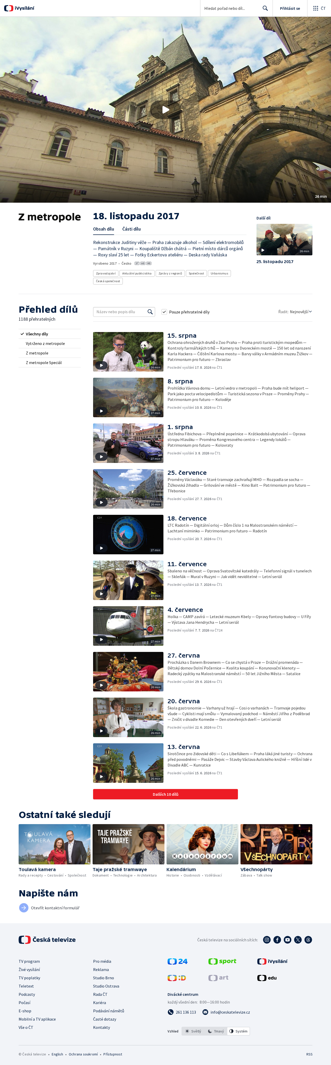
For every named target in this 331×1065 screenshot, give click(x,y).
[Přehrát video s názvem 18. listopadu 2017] (165, 109)
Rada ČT (100, 994)
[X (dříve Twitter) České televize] (298, 940)
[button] (165, 110)
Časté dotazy (104, 1019)
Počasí (24, 1002)
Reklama (101, 969)
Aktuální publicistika (137, 273)
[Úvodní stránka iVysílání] (24, 8)
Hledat (265, 8)
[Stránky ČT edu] (266, 979)
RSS (309, 1054)
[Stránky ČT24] (177, 963)
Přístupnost (112, 1054)
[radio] (50, 333)
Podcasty (27, 994)
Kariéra (99, 1002)
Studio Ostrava (106, 986)
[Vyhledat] (150, 312)
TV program (29, 961)
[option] (193, 1031)
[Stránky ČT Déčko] (177, 979)
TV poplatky (29, 977)
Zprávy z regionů (170, 273)
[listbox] (216, 1031)
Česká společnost (108, 281)
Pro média (102, 961)
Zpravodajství (106, 273)
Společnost (196, 273)
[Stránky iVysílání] (272, 963)
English (57, 1054)
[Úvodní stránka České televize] (48, 940)
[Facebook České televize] (277, 940)
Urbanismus (219, 273)
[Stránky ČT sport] (222, 963)
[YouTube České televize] (287, 940)
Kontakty (101, 1027)
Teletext (26, 986)
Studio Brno (103, 977)
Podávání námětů (108, 1010)
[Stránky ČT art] (218, 979)
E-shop (25, 1010)
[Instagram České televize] (267, 940)
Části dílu (131, 229)
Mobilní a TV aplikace (37, 1019)
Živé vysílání (29, 969)
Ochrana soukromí (83, 1054)
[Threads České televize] (308, 940)
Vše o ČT (26, 1027)
